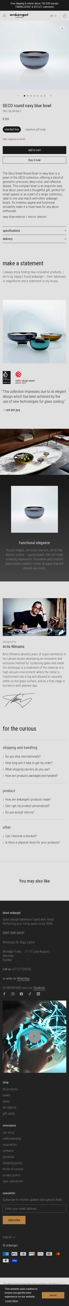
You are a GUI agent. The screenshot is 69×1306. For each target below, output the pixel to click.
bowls (6, 1095)
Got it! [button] (53, 1295)
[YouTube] (21, 994)
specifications (11, 231)
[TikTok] (29, 994)
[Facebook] (4, 994)
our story (8, 1132)
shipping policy (12, 1163)
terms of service (13, 1169)
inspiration (10, 1145)
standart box (11, 129)
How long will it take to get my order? (29, 763)
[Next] (50, 95)
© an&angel (10, 1245)
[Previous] (18, 95)
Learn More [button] (11, 1301)
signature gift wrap (35, 129)
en (51, 16)
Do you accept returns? (19, 812)
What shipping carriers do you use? (27, 769)
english (7, 1237)
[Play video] (34, 1036)
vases (6, 1101)
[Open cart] (65, 15)
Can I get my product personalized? (27, 806)
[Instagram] (12, 994)
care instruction (13, 1181)
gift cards (9, 1113)
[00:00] (34, 55)
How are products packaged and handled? (31, 776)
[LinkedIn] (38, 994)
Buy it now (35, 160)
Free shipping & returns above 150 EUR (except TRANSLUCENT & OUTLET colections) (34, 5)
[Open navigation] (4, 16)
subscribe (14, 1220)
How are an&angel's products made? (28, 799)
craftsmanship (12, 1138)
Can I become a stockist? (21, 836)
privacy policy (11, 1175)
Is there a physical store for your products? (32, 842)
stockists (8, 1157)
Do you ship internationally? (23, 756)
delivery (8, 239)
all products (10, 1089)
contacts (8, 1151)
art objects (9, 1107)
